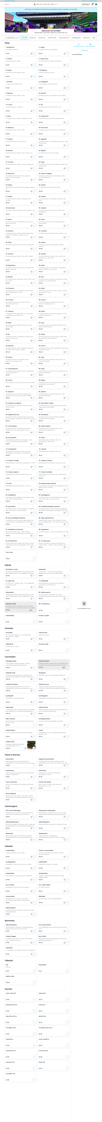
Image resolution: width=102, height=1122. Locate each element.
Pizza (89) (24, 37)
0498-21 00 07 (11, 1)
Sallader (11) (86, 37)
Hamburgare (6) (76, 37)
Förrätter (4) (41, 37)
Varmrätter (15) (52, 37)
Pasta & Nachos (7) (64, 37)
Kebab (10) (33, 37)
